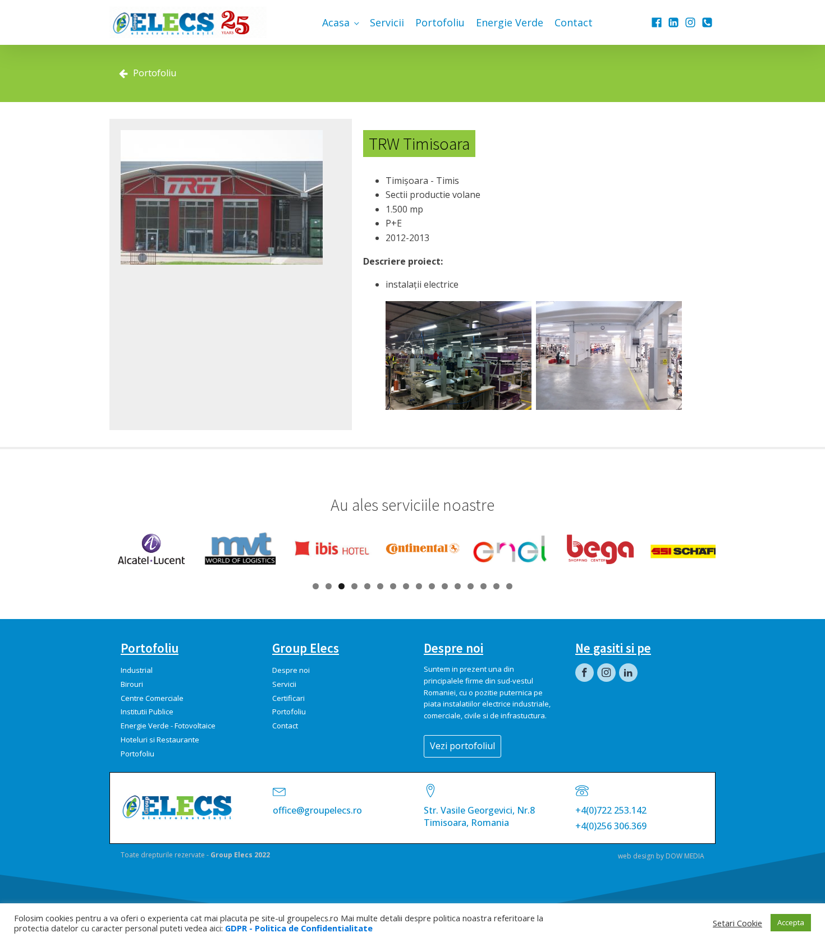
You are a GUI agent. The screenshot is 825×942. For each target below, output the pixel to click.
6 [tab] (380, 586)
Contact (573, 22)
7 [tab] (393, 586)
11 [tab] (445, 586)
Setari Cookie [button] (737, 923)
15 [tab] (496, 586)
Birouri (132, 684)
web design (636, 856)
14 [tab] (483, 586)
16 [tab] (509, 586)
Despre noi (291, 670)
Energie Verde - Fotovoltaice (168, 726)
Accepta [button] (790, 922)
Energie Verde (509, 22)
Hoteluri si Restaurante (160, 740)
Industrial (137, 670)
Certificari (288, 698)
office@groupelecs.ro (317, 810)
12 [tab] (458, 586)
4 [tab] (354, 586)
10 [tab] (432, 586)
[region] (412, 549)
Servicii (387, 22)
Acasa (336, 22)
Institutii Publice (147, 711)
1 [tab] (316, 586)
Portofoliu (440, 22)
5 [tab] (367, 586)
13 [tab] (470, 586)
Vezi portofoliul (462, 746)
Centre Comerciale (152, 698)
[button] (147, 73)
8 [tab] (406, 586)
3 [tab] (341, 586)
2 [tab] (329, 586)
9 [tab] (419, 586)
